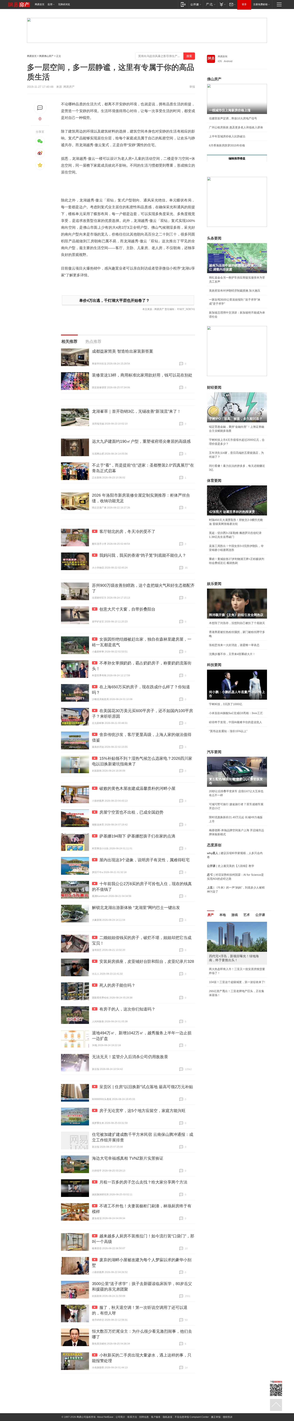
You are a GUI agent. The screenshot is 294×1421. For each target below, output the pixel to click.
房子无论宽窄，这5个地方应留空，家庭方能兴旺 (142, 1110)
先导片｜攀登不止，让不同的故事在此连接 (235, 969)
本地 (222, 915)
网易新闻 (222, 56)
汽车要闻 (214, 752)
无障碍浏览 (64, 4)
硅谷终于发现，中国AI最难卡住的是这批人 (235, 722)
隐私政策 (167, 1417)
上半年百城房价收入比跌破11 (227, 136)
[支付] (222, 4)
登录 (244, 4)
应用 (50, 4)
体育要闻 (214, 481)
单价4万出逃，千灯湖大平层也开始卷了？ (114, 300)
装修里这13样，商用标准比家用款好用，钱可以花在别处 (142, 375)
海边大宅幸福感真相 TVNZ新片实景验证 (127, 1158)
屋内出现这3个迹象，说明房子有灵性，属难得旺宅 (144, 860)
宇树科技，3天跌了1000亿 (225, 704)
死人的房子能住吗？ (117, 985)
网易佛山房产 (46, 56)
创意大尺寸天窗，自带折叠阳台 (127, 609)
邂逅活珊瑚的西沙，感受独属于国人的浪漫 (235, 978)
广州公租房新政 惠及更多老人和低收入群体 (236, 127)
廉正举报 (216, 1417)
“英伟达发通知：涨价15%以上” (228, 731)
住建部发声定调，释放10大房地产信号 (233, 118)
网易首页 (39, 4)
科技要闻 (214, 665)
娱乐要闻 (214, 584)
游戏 (234, 915)
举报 (192, 86)
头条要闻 (214, 238)
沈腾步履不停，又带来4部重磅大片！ (232, 654)
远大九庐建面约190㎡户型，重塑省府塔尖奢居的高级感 (141, 441)
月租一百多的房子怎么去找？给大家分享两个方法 (143, 1182)
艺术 (246, 915)
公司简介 (120, 1417)
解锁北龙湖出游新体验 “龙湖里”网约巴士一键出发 (136, 907)
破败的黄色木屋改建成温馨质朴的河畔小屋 (137, 788)
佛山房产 (214, 79)
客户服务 (156, 1417)
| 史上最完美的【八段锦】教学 (230, 865)
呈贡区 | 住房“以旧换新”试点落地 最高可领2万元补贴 (146, 1087)
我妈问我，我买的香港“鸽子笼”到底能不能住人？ (142, 555)
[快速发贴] (40, 108)
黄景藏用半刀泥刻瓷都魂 (224, 987)
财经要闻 (214, 387)
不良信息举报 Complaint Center (192, 1417)
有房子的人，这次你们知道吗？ (127, 1009)
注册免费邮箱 (260, 4)
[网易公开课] (196, 4)
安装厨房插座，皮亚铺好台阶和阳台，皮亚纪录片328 (146, 961)
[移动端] (183, 4)
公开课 (260, 915)
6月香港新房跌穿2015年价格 (227, 145)
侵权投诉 (227, 1417)
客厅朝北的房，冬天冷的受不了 (127, 531)
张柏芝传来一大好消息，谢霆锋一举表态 (234, 645)
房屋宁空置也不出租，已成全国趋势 (131, 812)
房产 (210, 915)
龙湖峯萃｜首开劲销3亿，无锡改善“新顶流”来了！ (136, 411)
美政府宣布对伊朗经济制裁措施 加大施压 (234, 290)
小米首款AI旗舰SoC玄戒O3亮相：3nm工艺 (236, 713)
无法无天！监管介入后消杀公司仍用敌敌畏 (130, 1057)
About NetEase (105, 1417)
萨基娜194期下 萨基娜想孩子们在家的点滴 (137, 836)
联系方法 (132, 1417)
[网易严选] (210, 4)
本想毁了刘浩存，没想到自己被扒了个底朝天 (237, 623)
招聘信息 (144, 1417)
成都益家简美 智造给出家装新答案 (122, 351)
